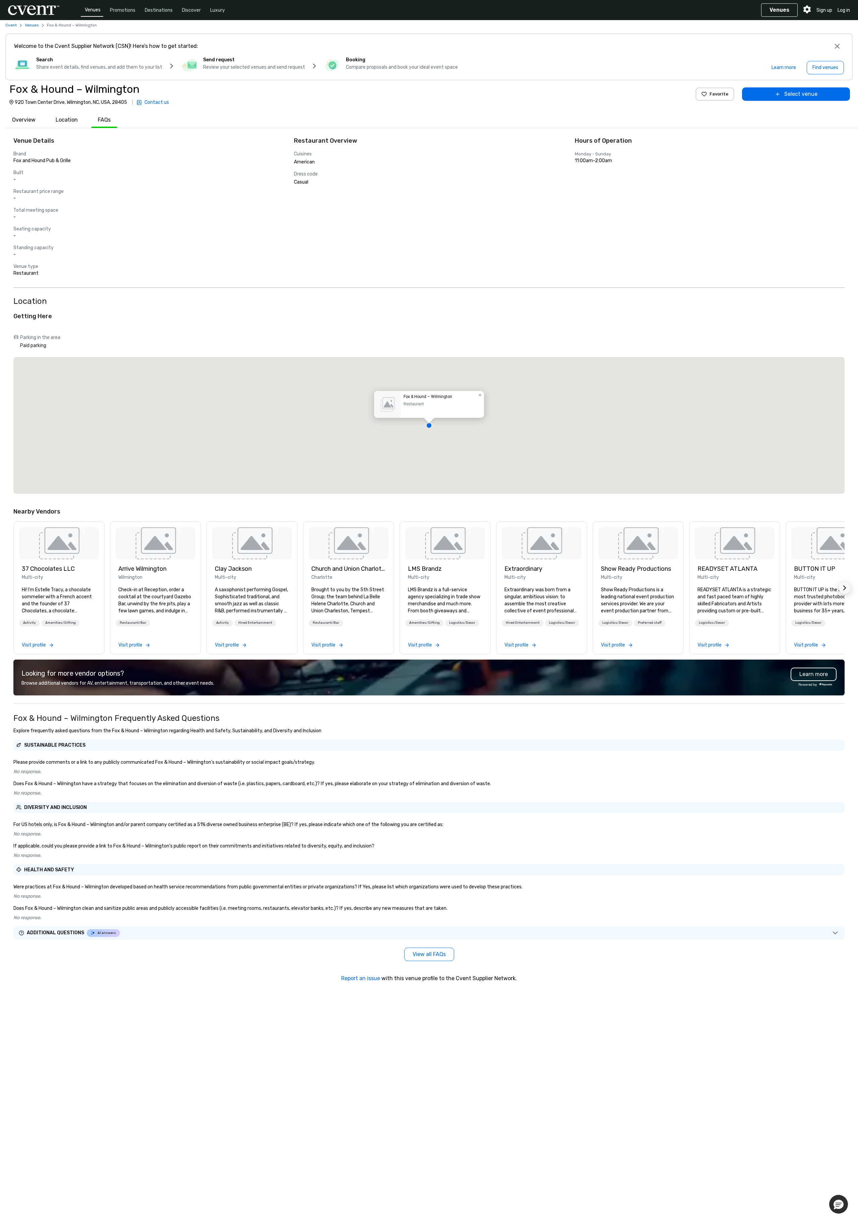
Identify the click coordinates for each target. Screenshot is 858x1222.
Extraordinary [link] (523, 568)
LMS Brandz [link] (425, 568)
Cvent (11, 25)
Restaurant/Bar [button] (133, 623)
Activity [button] (29, 623)
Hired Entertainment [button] (255, 623)
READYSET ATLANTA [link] (727, 568)
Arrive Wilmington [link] (142, 568)
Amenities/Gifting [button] (60, 623)
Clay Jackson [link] (233, 568)
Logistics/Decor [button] (462, 623)
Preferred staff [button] (650, 623)
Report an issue (360, 978)
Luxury (217, 10)
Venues (93, 10)
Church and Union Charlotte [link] (348, 568)
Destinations (159, 10)
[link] (59, 543)
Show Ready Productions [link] (636, 568)
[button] (429, 425)
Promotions (122, 10)
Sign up (824, 10)
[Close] (837, 46)
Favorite (719, 93)
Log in (844, 10)
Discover (191, 10)
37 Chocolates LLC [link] (48, 568)
